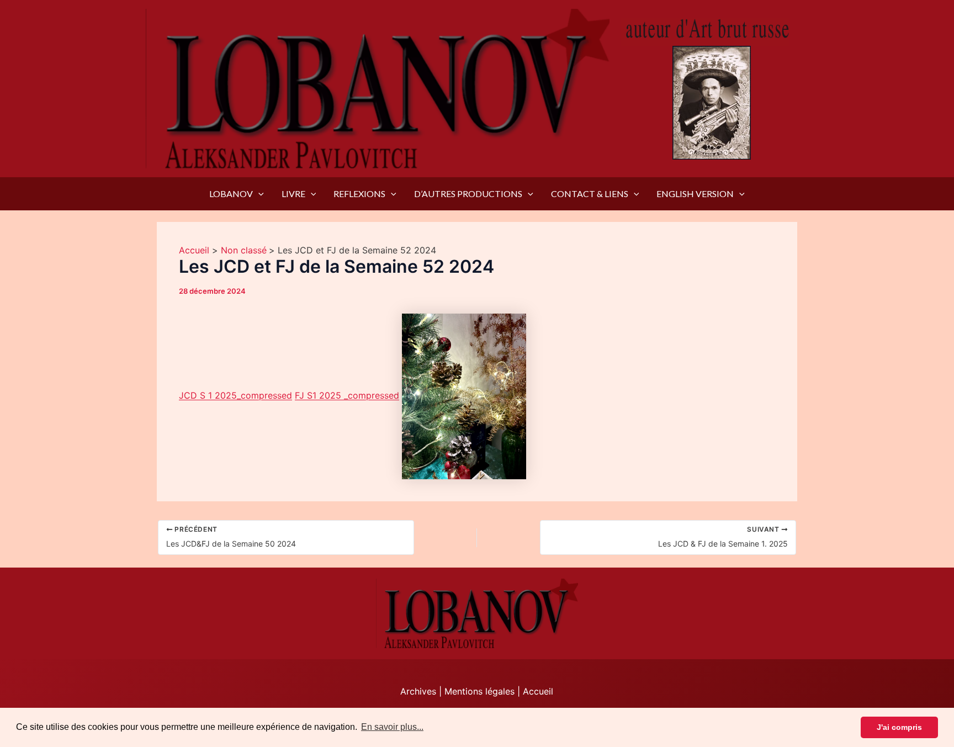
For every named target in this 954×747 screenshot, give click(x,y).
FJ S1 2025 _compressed (347, 395)
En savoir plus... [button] (392, 727)
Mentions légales (479, 691)
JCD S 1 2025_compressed (235, 395)
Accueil (538, 691)
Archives (418, 691)
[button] (258, 193)
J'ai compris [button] (899, 727)
